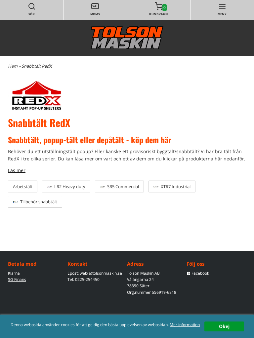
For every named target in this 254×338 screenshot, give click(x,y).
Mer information (185, 324)
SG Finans (17, 279)
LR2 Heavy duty (69, 186)
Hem (13, 66)
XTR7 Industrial (175, 186)
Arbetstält (22, 186)
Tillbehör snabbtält (38, 201)
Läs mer (16, 170)
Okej (224, 326)
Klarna (14, 273)
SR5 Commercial (122, 186)
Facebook (200, 273)
